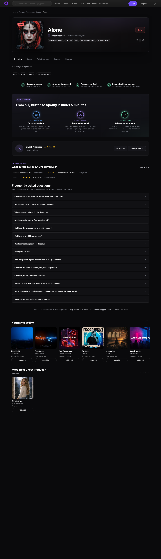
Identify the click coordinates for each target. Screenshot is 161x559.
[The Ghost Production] (6, 3)
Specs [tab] (29, 59)
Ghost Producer (34, 147)
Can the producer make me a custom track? (33, 299)
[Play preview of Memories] (117, 338)
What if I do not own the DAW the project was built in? (37, 283)
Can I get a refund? (22, 252)
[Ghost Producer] (19, 148)
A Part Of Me (17, 401)
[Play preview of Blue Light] (22, 338)
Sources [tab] (57, 59)
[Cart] (154, 3)
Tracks (21, 12)
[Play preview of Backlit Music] (140, 338)
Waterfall (86, 351)
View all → (15, 373)
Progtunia (39, 351)
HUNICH (109, 354)
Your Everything (65, 351)
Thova (84, 354)
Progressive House (33, 12)
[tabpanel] (80, 70)
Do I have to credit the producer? (28, 236)
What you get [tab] (43, 59)
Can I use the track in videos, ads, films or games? (35, 267)
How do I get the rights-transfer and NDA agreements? (37, 259)
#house (31, 74)
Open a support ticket (102, 309)
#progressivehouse (44, 74)
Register (144, 4)
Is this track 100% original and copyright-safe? (34, 204)
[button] (132, 3)
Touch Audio (39, 354)
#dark (15, 74)
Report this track (121, 309)
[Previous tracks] (142, 323)
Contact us (86, 309)
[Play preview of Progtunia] (46, 338)
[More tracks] (147, 323)
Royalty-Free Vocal (87, 40)
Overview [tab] (18, 59)
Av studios (14, 354)
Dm (76, 40)
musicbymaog (134, 354)
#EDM (23, 74)
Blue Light (15, 351)
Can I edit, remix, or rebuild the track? (30, 275)
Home (14, 12)
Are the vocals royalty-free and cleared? (31, 220)
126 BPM (69, 40)
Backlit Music (135, 351)
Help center (74, 309)
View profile (135, 148)
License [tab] (68, 59)
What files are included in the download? (31, 212)
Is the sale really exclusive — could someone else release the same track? (45, 291)
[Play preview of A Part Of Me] (22, 388)
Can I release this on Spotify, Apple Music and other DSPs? (39, 196)
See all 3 (143, 167)
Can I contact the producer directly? (29, 244)
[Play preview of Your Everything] (69, 338)
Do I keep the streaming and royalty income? (33, 228)
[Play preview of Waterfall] (93, 338)
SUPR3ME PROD (65, 354)
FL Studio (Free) (103, 40)
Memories (110, 351)
